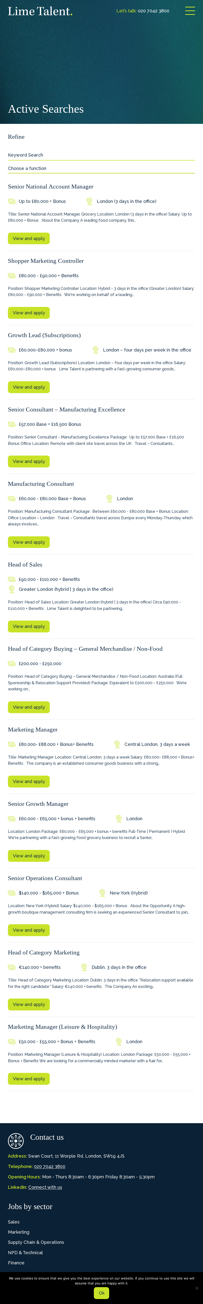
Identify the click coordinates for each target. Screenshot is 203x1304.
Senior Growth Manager (38, 803)
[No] (196, 1288)
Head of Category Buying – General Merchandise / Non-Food (85, 648)
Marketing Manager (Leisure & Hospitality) (62, 1026)
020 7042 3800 (49, 1166)
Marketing (18, 1232)
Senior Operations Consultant (45, 878)
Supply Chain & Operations (36, 1242)
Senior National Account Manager (50, 186)
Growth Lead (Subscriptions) (44, 335)
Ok (101, 1293)
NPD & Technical (25, 1252)
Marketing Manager (32, 729)
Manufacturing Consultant (41, 483)
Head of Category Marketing (44, 952)
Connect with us (45, 1187)
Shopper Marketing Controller (46, 260)
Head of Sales (25, 564)
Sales (14, 1221)
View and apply (29, 238)
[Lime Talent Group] (40, 10)
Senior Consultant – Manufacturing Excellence (66, 409)
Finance (16, 1262)
